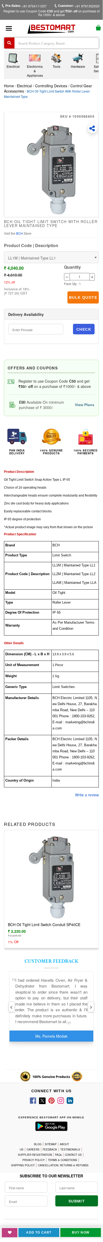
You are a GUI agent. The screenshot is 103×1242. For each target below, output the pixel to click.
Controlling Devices (51, 85)
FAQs (58, 1155)
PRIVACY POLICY (33, 1160)
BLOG (38, 1144)
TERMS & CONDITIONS (62, 1160)
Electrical (25, 85)
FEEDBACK (50, 1149)
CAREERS (33, 1149)
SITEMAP (51, 1144)
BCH (20, 233)
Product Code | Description (31, 245)
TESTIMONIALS (70, 1149)
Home (9, 85)
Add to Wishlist (9, 1232)
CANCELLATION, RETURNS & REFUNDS (63, 1165)
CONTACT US (73, 1155)
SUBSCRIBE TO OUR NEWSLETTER (51, 1175)
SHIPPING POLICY (23, 1165)
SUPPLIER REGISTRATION (35, 1155)
